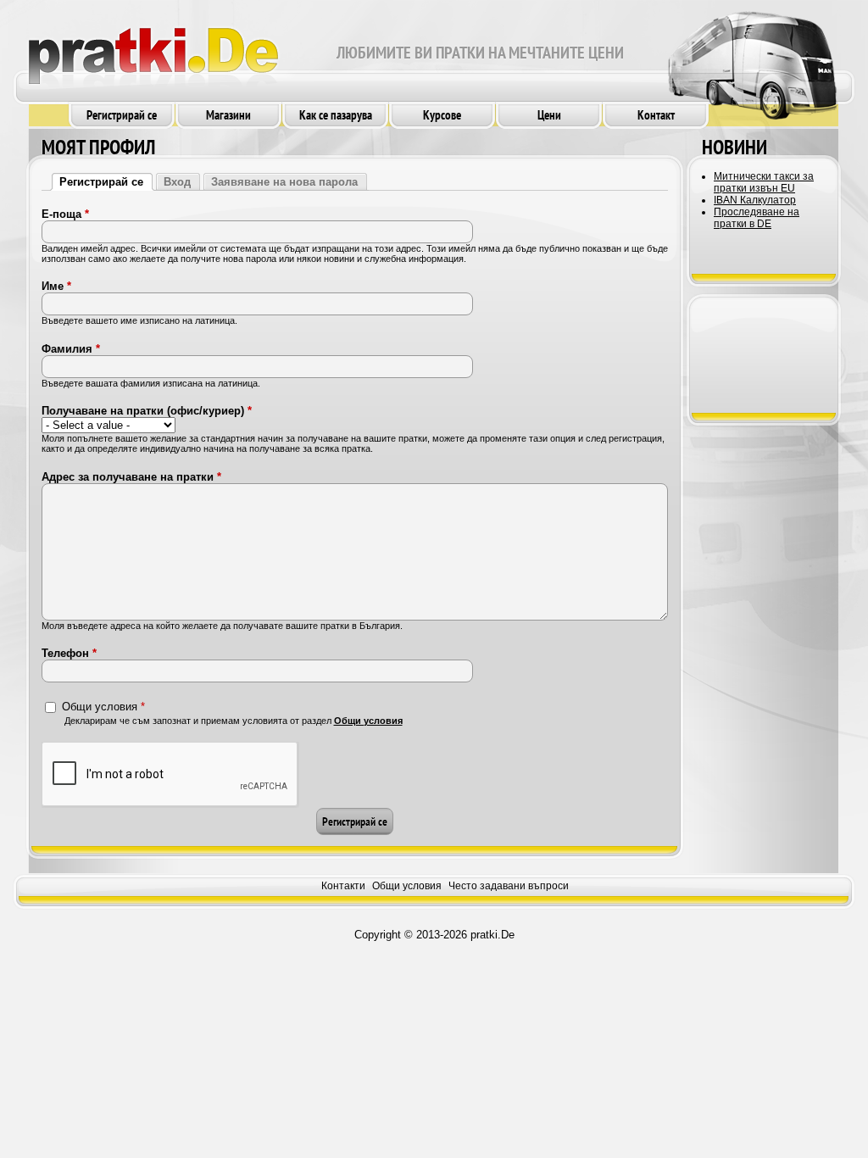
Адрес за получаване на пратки (131, 476)
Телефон (69, 653)
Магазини (228, 115)
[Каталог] (153, 48)
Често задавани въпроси (508, 886)
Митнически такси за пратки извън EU (764, 182)
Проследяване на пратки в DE (756, 218)
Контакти (343, 886)
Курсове (442, 115)
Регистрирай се (121, 115)
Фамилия (71, 348)
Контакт (656, 115)
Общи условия (103, 705)
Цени (549, 115)
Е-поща (65, 214)
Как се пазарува (335, 115)
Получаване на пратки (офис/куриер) (147, 410)
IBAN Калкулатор (755, 200)
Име (56, 286)
